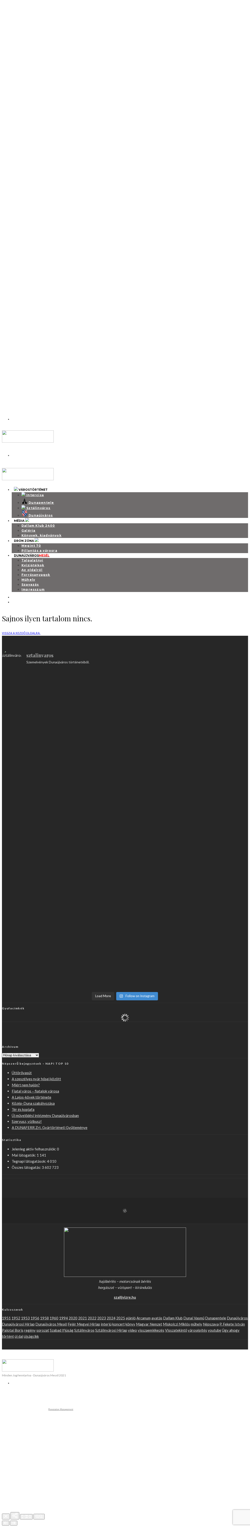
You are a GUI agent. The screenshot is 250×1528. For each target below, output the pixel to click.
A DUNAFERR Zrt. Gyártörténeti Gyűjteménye (49, 1127)
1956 (35, 1318)
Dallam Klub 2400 (38, 525)
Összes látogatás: (27, 1167)
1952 (15, 1318)
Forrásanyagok (35, 575)
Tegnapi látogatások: (29, 1161)
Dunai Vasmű (193, 1318)
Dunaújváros (11, 283)
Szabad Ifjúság (61, 1330)
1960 (54, 1318)
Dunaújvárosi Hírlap (18, 1324)
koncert (118, 1324)
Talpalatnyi (32, 560)
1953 (25, 1318)
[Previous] (5, 1523)
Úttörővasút (22, 1073)
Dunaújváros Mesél (51, 1324)
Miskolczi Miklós (176, 1324)
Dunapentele (215, 1318)
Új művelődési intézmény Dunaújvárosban (45, 1115)
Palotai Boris (12, 1330)
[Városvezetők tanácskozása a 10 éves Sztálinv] (218, 818)
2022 (92, 1318)
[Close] (6, 1516)
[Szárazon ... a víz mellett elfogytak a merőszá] (32, 876)
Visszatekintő (176, 1330)
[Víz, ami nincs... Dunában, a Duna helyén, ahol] (156, 891)
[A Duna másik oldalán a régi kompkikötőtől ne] (32, 812)
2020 (73, 1318)
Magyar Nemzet (149, 1324)
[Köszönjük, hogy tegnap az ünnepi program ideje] (94, 692)
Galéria (28, 530)
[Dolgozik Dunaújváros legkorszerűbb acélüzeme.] (94, 752)
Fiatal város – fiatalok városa (36, 197)
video (132, 1330)
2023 (101, 1318)
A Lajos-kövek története (31, 1097)
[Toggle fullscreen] (26, 1516)
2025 (120, 1318)
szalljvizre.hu (125, 1297)
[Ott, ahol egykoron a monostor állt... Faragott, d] (156, 827)
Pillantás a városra (39, 550)
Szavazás (30, 584)
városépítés (197, 1330)
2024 (111, 1318)
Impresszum (33, 589)
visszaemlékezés (151, 1330)
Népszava (211, 1324)
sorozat (42, 1330)
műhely (196, 1324)
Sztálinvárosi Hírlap (111, 1330)
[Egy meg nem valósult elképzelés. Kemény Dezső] (32, 954)
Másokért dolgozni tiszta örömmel (43, 403)
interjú (106, 1324)
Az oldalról (31, 570)
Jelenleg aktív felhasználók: (34, 1149)
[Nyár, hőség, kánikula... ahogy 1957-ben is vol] (94, 876)
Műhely (28, 579)
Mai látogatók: (24, 1155)
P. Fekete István (232, 1324)
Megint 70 (31, 545)
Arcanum (143, 1318)
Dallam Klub (173, 1318)
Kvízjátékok (32, 565)
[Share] (14, 1515)
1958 (44, 1318)
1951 (6, 1318)
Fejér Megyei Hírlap (84, 1324)
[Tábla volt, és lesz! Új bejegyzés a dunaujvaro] (218, 942)
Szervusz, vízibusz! (27, 1121)
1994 (63, 1318)
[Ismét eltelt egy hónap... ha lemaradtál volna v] (94, 951)
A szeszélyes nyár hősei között (37, 95)
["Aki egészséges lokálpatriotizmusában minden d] (156, 701)
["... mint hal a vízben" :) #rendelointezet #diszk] (32, 683)
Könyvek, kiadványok (41, 535)
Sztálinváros (10, 77)
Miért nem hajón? (23, 300)
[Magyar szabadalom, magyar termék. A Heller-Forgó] (94, 827)
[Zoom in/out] (39, 1516)
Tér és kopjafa (23, 1109)
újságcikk (31, 1336)
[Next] (13, 1523)
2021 (82, 1318)
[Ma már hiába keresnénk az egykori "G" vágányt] (156, 957)
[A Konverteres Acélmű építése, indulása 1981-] (218, 695)
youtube (214, 1330)
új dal (19, 1336)
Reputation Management (60, 1409)
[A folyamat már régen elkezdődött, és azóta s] (218, 882)
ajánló (131, 1318)
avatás (156, 1318)
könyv (130, 1324)
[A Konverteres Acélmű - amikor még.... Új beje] (32, 749)
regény (30, 1330)
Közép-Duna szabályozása (33, 1103)
